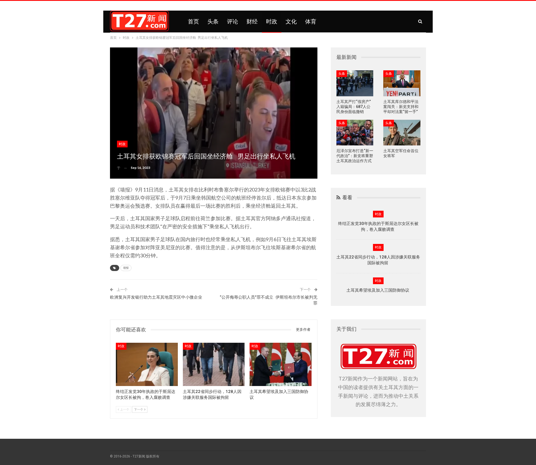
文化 (291, 21)
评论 (232, 21)
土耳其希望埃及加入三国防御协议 (378, 290)
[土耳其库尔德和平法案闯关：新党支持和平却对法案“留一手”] (401, 83)
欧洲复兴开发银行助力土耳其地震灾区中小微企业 (156, 297)
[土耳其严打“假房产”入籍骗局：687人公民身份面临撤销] (355, 83)
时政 (271, 21)
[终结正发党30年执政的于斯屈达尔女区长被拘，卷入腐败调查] (147, 364)
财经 (252, 21)
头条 (213, 21)
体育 (310, 21)
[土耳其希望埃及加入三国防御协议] (281, 364)
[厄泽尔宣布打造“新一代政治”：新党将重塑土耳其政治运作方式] (355, 133)
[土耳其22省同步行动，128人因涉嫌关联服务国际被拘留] (214, 364)
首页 (193, 21)
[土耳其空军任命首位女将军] (401, 133)
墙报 (126, 267)
